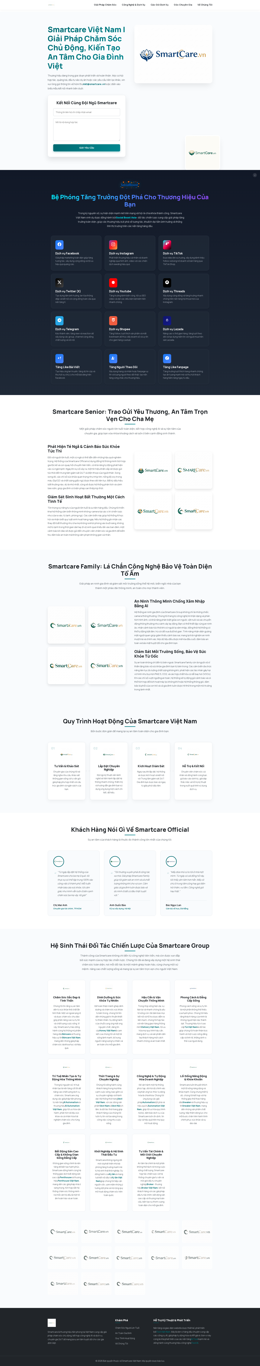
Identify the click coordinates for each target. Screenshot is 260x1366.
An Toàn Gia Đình (123, 1333)
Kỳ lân (112, 1174)
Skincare (66, 1034)
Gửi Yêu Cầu (86, 147)
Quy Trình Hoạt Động (125, 1338)
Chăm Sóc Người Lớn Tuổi (127, 1327)
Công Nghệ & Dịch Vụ (133, 4)
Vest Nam (105, 1105)
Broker (150, 1184)
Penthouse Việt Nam (68, 1180)
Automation (148, 1102)
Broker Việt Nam (150, 1187)
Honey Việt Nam (107, 1030)
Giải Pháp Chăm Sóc (105, 4)
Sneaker (187, 1102)
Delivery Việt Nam (150, 1027)
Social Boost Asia (126, 217)
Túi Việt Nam (191, 1027)
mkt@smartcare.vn (94, 84)
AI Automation (71, 1102)
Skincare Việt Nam (71, 1037)
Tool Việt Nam (163, 1331)
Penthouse (66, 1177)
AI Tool (194, 1339)
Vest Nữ (116, 1105)
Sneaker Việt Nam (191, 1105)
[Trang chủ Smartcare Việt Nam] (51, 5)
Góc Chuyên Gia (183, 4)
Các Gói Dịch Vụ (160, 4)
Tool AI (194, 1343)
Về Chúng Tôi (205, 4)
